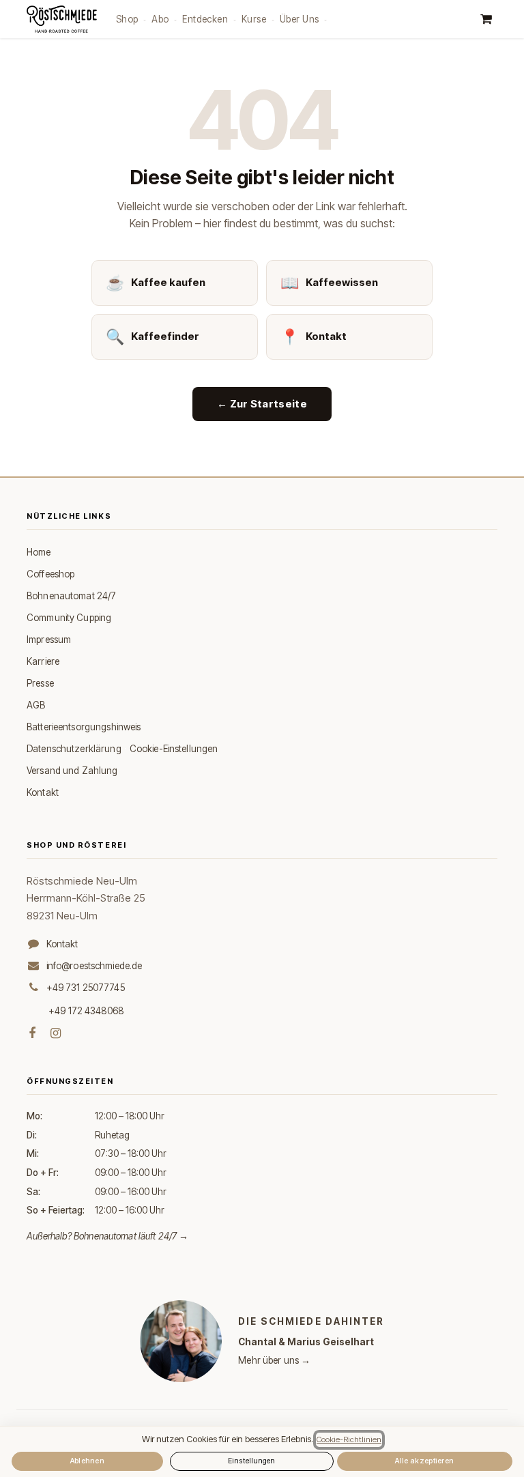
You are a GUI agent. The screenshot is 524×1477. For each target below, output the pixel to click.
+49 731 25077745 (85, 987)
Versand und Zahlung (72, 770)
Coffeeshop (50, 574)
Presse (40, 683)
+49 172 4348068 (85, 1010)
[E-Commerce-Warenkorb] (485, 19)
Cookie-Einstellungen (174, 748)
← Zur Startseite (262, 403)
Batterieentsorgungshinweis (84, 726)
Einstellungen (251, 1461)
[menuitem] (131, 19)
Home (39, 552)
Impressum (49, 639)
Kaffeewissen (329, 282)
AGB (36, 705)
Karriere (43, 661)
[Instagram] (55, 1033)
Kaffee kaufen (155, 282)
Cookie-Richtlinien (349, 1439)
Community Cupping (69, 617)
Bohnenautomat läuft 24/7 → (131, 1236)
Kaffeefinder (152, 336)
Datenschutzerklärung (74, 748)
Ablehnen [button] (87, 1461)
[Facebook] (32, 1033)
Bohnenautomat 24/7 (71, 595)
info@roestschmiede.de (94, 965)
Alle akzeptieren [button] (424, 1461)
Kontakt (313, 336)
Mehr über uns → (274, 1360)
